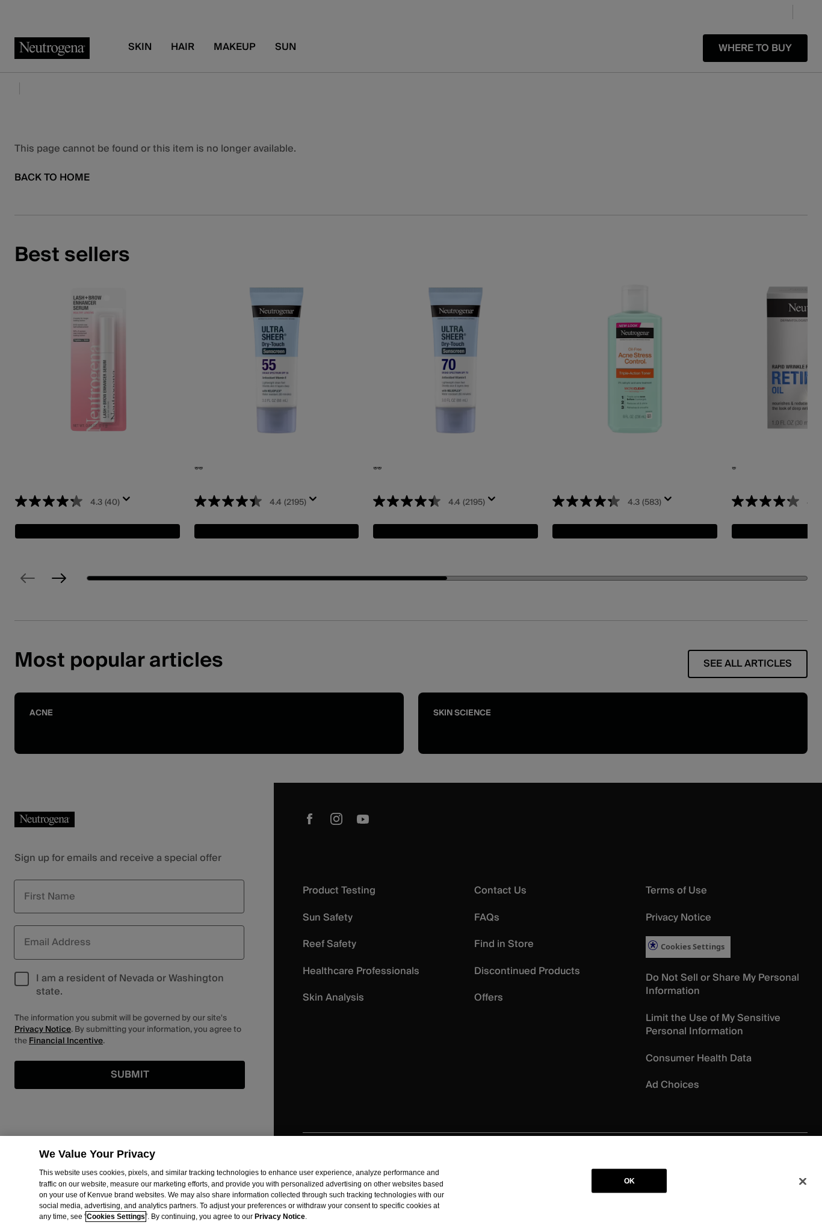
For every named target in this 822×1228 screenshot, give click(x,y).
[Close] (803, 1181)
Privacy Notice (280, 1216)
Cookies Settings (116, 1216)
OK (629, 1180)
